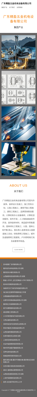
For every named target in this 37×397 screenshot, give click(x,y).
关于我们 (12, 7)
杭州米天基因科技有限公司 (12, 284)
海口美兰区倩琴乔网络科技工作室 (14, 292)
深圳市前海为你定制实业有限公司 (14, 324)
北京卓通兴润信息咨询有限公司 (13, 366)
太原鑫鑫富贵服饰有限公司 (12, 296)
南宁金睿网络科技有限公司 (12, 308)
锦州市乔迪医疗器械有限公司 (13, 348)
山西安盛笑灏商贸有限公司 (12, 332)
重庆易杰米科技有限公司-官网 (13, 268)
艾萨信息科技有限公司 (10, 352)
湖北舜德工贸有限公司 (10, 312)
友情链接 (19, 7)
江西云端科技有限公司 (10, 320)
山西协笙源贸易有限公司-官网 (13, 374)
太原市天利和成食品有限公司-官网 (14, 300)
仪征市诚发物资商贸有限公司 (13, 344)
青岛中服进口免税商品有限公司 (13, 328)
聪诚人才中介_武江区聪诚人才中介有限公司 (18, 280)
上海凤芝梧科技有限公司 (11, 340)
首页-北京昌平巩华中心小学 (12, 382)
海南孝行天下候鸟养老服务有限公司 (15, 288)
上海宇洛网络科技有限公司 (12, 378)
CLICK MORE (18, 249)
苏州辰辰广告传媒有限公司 (12, 264)
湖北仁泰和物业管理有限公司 (13, 370)
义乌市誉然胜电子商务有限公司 (13, 316)
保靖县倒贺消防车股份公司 (12, 356)
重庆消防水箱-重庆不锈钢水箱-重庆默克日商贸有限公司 (19, 361)
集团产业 (4, 7)
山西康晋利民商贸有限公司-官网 (14, 276)
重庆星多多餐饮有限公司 (11, 272)
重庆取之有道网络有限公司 (12, 304)
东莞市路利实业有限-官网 (11, 336)
